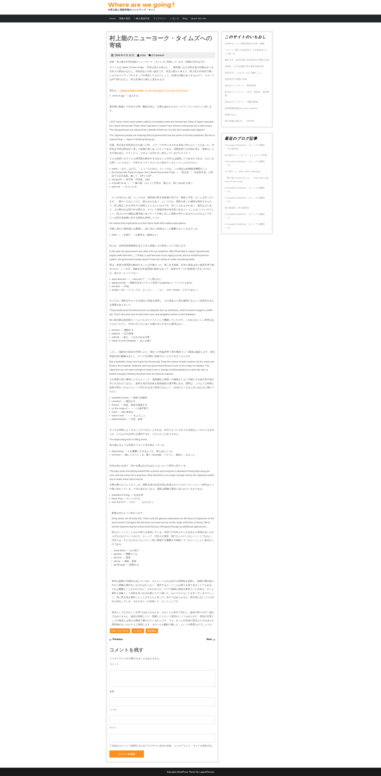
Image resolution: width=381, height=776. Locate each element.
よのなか (138, 630)
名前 (111, 691)
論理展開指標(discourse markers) (241, 108)
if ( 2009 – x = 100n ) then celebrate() (242, 171)
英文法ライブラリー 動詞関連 (240, 85)
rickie (143, 55)
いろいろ (174, 18)
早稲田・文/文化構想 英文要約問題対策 (244, 66)
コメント (114, 664)
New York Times (120, 630)
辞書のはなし (231, 114)
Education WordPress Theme (181, 772)
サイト (113, 727)
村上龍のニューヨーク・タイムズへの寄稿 (246, 155)
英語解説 (152, 630)
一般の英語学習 (142, 18)
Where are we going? (141, 4)
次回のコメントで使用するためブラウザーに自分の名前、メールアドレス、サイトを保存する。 (163, 745)
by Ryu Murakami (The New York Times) (154, 90)
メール (113, 709)
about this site (198, 18)
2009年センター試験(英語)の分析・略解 (244, 43)
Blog (185, 18)
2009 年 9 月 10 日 (124, 55)
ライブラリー (160, 18)
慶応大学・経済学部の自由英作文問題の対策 (247, 60)
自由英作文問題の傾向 (236, 79)
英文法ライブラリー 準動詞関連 (241, 102)
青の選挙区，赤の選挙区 (237, 207)
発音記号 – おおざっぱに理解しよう (243, 72)
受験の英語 (124, 18)
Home (112, 18)
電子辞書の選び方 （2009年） (240, 121)
